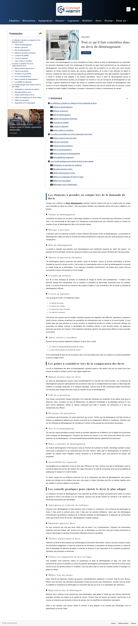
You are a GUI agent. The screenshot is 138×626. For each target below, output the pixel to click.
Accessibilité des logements (23, 82)
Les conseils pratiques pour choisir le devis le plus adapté (26, 86)
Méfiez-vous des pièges (22, 100)
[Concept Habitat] (69, 9)
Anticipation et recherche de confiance (27, 89)
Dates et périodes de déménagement (26, 79)
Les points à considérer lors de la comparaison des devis (22, 65)
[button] (40, 33)
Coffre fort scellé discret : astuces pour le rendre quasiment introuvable (25, 127)
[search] (128, 9)
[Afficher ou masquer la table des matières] (95, 98)
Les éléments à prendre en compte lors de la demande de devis (26, 41)
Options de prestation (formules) (25, 53)
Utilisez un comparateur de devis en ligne (28, 97)
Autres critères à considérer (24, 61)
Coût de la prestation (21, 71)
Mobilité (86, 53)
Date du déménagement (23, 50)
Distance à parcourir (21, 47)
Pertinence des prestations (23, 74)
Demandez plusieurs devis (23, 92)
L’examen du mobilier (22, 56)
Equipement (15, 120)
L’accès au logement (21, 58)
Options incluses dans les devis (24, 68)
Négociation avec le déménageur (25, 103)
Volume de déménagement (23, 45)
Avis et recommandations (23, 76)
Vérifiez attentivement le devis (25, 95)
